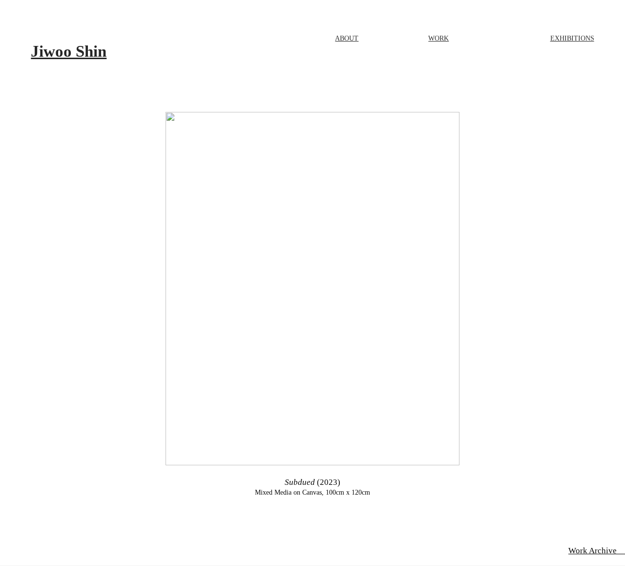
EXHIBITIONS (572, 38)
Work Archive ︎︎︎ (596, 550)
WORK (438, 38)
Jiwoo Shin (68, 51)
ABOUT (346, 38)
